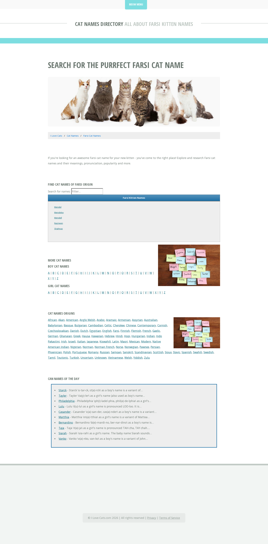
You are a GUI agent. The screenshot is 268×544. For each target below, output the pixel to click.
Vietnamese (115, 357)
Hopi (127, 336)
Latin (115, 341)
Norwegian (131, 347)
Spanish (187, 352)
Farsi (116, 331)
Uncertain (86, 357)
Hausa (86, 336)
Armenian (124, 320)
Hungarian (138, 336)
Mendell (58, 217)
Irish (64, 341)
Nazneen (58, 223)
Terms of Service (169, 518)
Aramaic (111, 320)
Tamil (51, 357)
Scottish (158, 352)
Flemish (136, 331)
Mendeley (59, 212)
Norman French (104, 347)
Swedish (208, 352)
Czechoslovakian (58, 331)
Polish (67, 352)
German (53, 336)
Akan (61, 320)
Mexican (134, 341)
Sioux (168, 352)
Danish (74, 331)
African (52, 320)
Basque (68, 325)
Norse (119, 347)
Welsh (128, 357)
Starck (63, 390)
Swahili (197, 352)
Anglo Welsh (87, 320)
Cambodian (95, 325)
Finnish (125, 331)
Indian (151, 336)
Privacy (151, 518)
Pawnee (144, 347)
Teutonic (62, 357)
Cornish (162, 325)
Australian (150, 320)
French (147, 331)
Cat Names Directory (99, 23)
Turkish (74, 357)
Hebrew (109, 336)
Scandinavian (143, 352)
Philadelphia (67, 401)
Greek (76, 336)
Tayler (63, 395)
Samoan (116, 352)
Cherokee (119, 325)
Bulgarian (80, 325)
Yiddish (138, 357)
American (72, 320)
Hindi (119, 336)
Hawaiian (97, 336)
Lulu (61, 406)
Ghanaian (66, 336)
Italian (81, 341)
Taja (61, 428)
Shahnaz (58, 228)
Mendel (57, 207)
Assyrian (137, 320)
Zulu (147, 357)
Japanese (92, 341)
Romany (93, 352)
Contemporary (146, 325)
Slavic (176, 352)
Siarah (63, 433)
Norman (88, 347)
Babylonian (55, 325)
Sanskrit (128, 352)
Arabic (101, 320)
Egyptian (95, 331)
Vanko (62, 438)
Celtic (108, 325)
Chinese (131, 325)
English (107, 331)
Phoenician (55, 352)
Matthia (64, 417)
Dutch (84, 331)
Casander (65, 412)
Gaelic (156, 331)
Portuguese (79, 352)
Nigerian (75, 347)
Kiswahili (105, 341)
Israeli (72, 341)
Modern (146, 341)
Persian (155, 347)
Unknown (101, 357)
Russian (105, 352)
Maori (124, 341)
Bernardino (66, 422)
